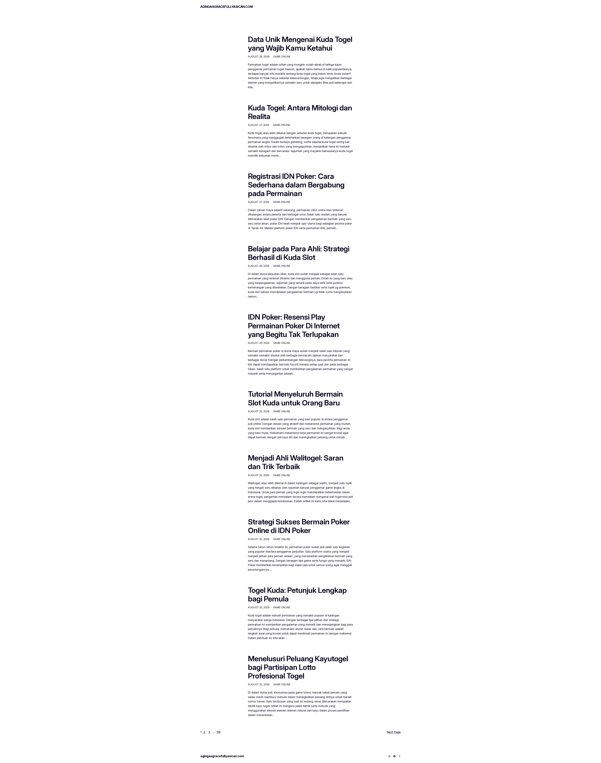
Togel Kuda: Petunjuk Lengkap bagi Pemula (297, 594)
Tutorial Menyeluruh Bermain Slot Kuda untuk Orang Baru (295, 398)
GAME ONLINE (281, 56)
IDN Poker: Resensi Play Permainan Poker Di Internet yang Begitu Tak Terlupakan (294, 326)
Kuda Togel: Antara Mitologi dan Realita (300, 112)
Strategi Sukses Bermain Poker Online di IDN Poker (299, 526)
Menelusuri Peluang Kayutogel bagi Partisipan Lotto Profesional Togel (298, 667)
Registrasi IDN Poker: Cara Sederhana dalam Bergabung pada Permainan (296, 185)
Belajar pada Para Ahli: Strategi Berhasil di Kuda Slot (298, 252)
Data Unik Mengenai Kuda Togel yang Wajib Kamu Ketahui (300, 43)
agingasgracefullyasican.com (226, 7)
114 (218, 732)
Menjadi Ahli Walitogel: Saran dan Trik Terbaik (295, 462)
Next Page (394, 732)
